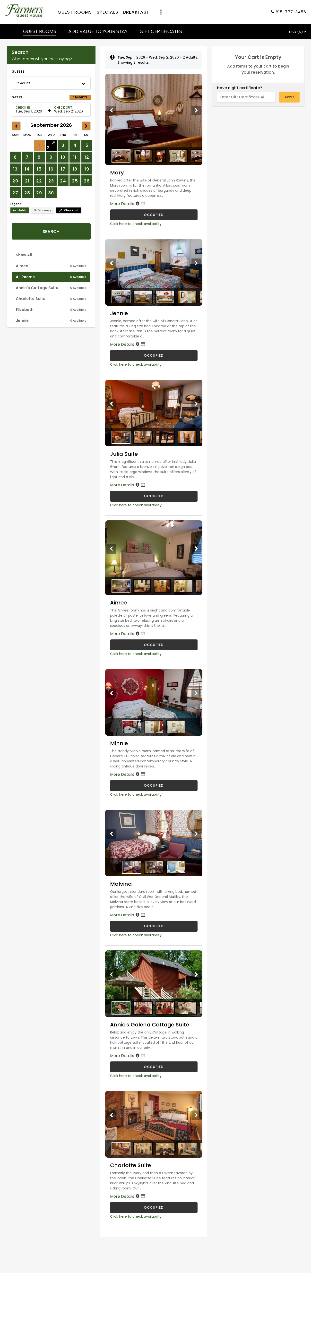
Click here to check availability (136, 223)
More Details (122, 204)
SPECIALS (107, 12)
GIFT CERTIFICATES (161, 31)
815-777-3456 (291, 12)
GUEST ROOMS (75, 12)
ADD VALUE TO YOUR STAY (98, 31)
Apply (289, 97)
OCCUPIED (154, 214)
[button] (51, 83)
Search (51, 231)
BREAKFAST (136, 12)
